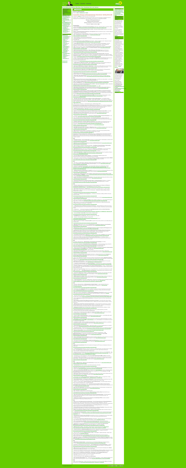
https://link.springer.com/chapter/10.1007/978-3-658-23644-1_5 (83, 132)
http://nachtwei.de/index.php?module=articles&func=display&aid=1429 (85, 204)
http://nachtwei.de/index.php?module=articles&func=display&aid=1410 (85, 233)
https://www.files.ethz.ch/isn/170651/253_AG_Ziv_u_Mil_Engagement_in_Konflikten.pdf (87, 377)
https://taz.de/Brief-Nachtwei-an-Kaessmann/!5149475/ (101, 458)
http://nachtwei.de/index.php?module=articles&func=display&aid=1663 (85, 52)
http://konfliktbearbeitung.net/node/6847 (80, 319)
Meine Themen (78, 7)
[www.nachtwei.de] (68, 3)
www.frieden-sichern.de (101, 419)
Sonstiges (64, 27)
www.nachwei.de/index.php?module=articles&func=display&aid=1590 (89, 116)
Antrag (64, 42)
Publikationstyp (65, 35)
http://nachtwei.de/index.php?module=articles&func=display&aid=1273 (91, 326)
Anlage (116, 35)
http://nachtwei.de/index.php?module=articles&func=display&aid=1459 (85, 182)
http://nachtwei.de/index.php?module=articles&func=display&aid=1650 (85, 64)
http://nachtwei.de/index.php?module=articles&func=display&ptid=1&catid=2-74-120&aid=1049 (89, 425)
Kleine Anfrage (65, 47)
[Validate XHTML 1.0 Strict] (113, 464)
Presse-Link (65, 43)
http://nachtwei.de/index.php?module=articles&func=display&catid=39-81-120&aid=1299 (96, 296)
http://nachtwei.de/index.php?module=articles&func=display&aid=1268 (99, 328)
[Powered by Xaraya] (121, 464)
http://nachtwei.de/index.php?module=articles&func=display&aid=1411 (86, 228)
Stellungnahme (65, 55)
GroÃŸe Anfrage (65, 46)
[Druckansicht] (64, 61)
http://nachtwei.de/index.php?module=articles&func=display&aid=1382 (91, 259)
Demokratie (65, 28)
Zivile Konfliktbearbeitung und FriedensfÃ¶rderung (66, 22)
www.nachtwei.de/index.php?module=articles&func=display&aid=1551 (84, 150)
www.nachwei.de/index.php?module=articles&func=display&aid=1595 (88, 109)
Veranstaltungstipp (66, 53)
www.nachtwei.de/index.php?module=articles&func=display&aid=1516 (84, 159)
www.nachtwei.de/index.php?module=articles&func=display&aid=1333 (84, 287)
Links (91, 7)
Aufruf (64, 57)
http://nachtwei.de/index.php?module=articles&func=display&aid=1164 (90, 368)
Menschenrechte (66, 31)
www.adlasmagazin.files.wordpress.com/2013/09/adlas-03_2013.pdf (84, 354)
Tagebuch (64, 49)
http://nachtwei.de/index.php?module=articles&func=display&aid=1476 (101, 174)
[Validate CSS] (117, 464)
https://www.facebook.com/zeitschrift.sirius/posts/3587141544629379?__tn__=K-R (86, 85)
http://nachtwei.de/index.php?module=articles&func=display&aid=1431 (95, 200)
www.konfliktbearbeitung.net (119, 86)
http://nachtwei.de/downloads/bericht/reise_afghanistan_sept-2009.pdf (92, 462)
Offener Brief (65, 50)
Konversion (65, 30)
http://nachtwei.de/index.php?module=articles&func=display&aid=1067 (87, 410)
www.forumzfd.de (118, 91)
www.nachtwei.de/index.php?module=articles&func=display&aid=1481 (98, 187)
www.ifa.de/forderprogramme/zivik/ (120, 88)
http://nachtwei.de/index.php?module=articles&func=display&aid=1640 (85, 71)
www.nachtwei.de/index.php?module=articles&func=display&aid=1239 (84, 347)
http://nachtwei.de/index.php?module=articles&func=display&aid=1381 (85, 242)
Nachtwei (79, 16)
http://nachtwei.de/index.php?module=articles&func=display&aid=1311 (85, 308)
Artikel (64, 40)
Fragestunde (65, 48)
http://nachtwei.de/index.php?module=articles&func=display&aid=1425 (85, 214)
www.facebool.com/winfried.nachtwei (83, 175)
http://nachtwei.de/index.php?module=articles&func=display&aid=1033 (85, 446)
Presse (82, 7)
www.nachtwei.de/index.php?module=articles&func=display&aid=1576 (89, 123)
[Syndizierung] (64, 62)
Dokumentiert (65, 58)
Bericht (64, 39)
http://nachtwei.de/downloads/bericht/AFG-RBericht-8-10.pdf (85, 439)
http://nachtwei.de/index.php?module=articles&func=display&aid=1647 (98, 76)
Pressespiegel (65, 38)
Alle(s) (78, 12)
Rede (64, 45)
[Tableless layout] (109, 464)
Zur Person (73, 7)
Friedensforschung (66, 29)
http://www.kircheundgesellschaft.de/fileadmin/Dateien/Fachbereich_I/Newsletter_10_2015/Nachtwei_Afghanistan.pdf (92, 211)
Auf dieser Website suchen (66, 7)
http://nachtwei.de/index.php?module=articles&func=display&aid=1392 (97, 235)
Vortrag (64, 54)
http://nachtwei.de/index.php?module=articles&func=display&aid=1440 (85, 192)
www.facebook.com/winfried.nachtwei (79, 187)
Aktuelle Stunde (65, 41)
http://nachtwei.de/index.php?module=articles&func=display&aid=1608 (88, 93)
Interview (64, 44)
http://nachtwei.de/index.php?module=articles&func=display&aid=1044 (85, 431)
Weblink (64, 56)
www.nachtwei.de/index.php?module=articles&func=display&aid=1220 (96, 353)
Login (93, 7)
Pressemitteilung (66, 36)
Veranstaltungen (86, 7)
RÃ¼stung (65, 32)
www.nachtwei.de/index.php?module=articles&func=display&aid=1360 (99, 264)
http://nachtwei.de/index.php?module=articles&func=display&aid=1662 (89, 56)
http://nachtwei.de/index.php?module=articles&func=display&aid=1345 (85, 271)
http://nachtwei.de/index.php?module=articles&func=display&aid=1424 (85, 218)
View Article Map (78, 9)
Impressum (96, 7)
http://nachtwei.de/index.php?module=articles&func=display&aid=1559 (85, 147)
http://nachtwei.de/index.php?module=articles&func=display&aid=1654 (92, 61)
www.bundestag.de (90, 319)
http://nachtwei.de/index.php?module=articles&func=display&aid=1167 (85, 366)
